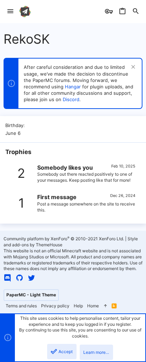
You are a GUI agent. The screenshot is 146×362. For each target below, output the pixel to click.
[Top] (105, 306)
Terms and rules (21, 305)
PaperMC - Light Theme (31, 294)
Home (93, 305)
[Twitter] (31, 278)
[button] (10, 11)
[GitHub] (19, 278)
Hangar (73, 86)
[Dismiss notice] (132, 67)
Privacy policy (55, 305)
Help (78, 305)
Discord (71, 99)
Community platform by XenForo (64, 238)
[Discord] (7, 278)
